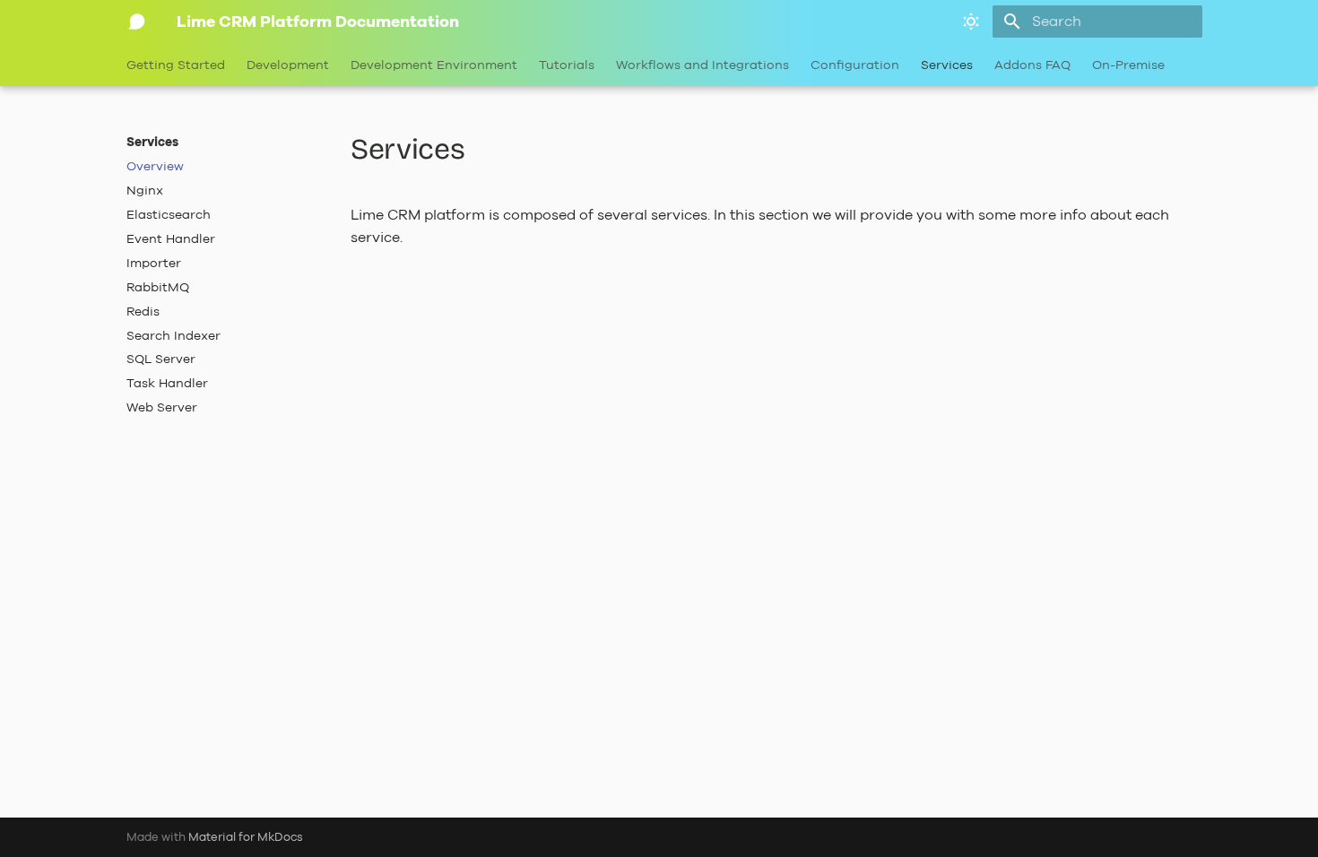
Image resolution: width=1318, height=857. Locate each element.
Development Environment (434, 65)
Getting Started (175, 65)
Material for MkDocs (245, 836)
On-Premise (1128, 65)
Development (288, 65)
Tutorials (566, 65)
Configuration (855, 65)
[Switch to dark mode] (971, 21)
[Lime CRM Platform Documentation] (137, 21)
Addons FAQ (1032, 65)
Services (947, 65)
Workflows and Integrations (702, 65)
